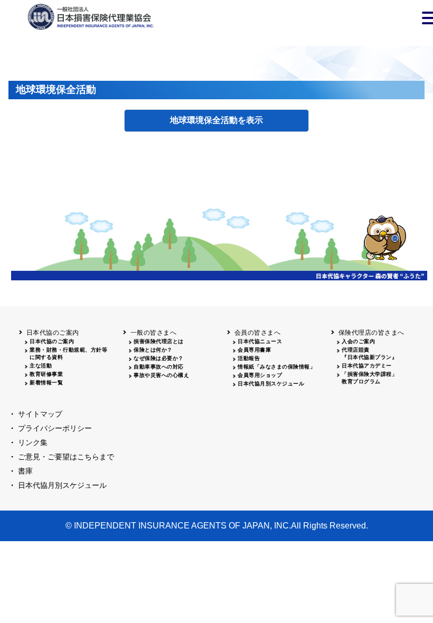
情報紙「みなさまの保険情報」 (276, 367)
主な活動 (41, 366)
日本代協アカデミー (367, 366)
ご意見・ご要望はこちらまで (66, 456)
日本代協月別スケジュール (271, 383)
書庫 (25, 471)
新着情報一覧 (46, 382)
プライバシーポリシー (55, 428)
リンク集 (33, 442)
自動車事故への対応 (159, 367)
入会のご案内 (358, 341)
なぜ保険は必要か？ (159, 358)
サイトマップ (40, 414)
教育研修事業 (46, 374)
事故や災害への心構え (161, 375)
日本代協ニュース (260, 341)
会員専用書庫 (254, 350)
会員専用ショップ (260, 375)
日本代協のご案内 (52, 341)
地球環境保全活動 (204, 120)
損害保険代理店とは (159, 341)
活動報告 (249, 358)
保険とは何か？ (153, 350)
